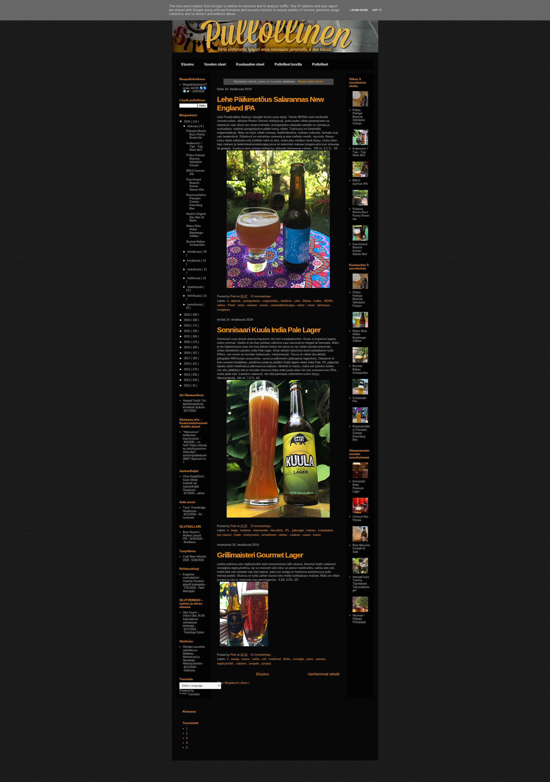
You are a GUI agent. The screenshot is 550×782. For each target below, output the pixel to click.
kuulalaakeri (326, 530)
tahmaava (323, 305)
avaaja (235, 659)
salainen (252, 305)
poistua (321, 659)
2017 (187, 358)
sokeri (311, 305)
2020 (187, 342)
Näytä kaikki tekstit (310, 81)
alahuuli (236, 300)
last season (224, 534)
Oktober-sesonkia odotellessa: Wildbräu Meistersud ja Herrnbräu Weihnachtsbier (194, 655)
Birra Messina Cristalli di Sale (361, 548)
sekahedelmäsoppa (282, 305)
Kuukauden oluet (250, 64)
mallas (317, 300)
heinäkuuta (194, 251)
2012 (187, 385)
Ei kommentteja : (262, 296)
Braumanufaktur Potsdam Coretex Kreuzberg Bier (196, 201)
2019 (187, 347)
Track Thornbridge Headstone (194, 509)
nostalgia (299, 659)
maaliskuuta (195, 287)
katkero (311, 530)
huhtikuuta (194, 278)
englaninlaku (271, 300)
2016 (187, 363)
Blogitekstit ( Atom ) (237, 682)
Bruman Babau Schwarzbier (195, 243)
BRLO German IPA (360, 182)
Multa (287, 659)
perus (310, 659)
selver (301, 305)
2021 (187, 336)
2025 (187, 314)
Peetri (232, 305)
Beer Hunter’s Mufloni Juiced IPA (192, 535)
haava (246, 659)
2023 (187, 325)
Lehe (297, 300)
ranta (241, 305)
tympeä (266, 663)
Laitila (256, 659)
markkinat (275, 659)
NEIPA (328, 300)
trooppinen (223, 309)
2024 (187, 320)
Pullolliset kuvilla (288, 64)
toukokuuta (194, 269)
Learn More (359, 10)
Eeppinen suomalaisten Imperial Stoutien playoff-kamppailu (194, 579)
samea (264, 305)
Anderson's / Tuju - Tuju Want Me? (194, 146)
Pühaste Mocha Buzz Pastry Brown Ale (196, 134)
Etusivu (187, 64)
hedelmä (286, 300)
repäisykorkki (225, 663)
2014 (187, 374)
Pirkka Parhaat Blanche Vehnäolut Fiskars (195, 160)
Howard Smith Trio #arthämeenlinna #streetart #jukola (194, 404)
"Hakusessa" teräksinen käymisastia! (191, 435)
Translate (194, 694)
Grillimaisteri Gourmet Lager (260, 555)
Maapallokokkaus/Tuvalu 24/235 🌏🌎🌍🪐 (195, 88)
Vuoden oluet (215, 64)
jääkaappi (298, 530)
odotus (221, 305)
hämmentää (261, 530)
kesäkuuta (194, 260)
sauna (307, 534)
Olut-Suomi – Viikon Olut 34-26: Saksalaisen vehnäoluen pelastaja (194, 619)
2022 (187, 331)
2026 (187, 121)
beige (234, 530)
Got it (377, 10)
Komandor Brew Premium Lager (359, 486)
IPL (287, 530)
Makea (307, 300)
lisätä (237, 534)
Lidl (264, 659)
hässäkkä (276, 530)
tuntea (317, 534)
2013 (187, 380)
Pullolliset (320, 64)
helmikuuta (194, 295)
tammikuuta (195, 304)
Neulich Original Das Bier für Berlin (196, 217)
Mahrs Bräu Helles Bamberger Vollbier (194, 231)
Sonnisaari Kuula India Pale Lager (268, 330)
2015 (187, 369)
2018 (187, 352)
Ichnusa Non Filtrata (360, 518)
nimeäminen (269, 534)
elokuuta (193, 126)
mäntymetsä (251, 534)
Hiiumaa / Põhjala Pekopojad (359, 619)
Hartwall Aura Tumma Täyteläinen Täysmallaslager (361, 583)
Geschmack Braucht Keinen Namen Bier (195, 184)
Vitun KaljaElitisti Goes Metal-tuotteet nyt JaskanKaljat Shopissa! (193, 483)
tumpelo (254, 663)
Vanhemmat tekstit (323, 674)
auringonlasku (252, 300)
